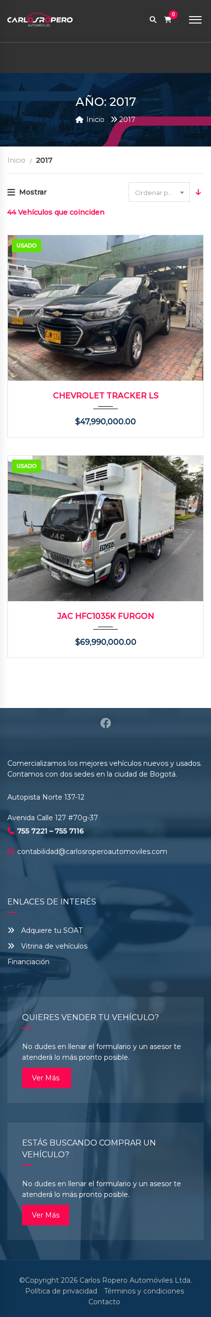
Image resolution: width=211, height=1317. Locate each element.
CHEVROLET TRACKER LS (105, 395)
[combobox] (159, 192)
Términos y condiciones (144, 1291)
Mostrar (33, 192)
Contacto (104, 1301)
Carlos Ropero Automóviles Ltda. (135, 1280)
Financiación (28, 961)
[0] (168, 20)
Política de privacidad (61, 1291)
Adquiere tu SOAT (51, 930)
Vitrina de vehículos (53, 946)
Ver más (46, 1077)
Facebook (105, 723)
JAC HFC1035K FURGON (105, 616)
